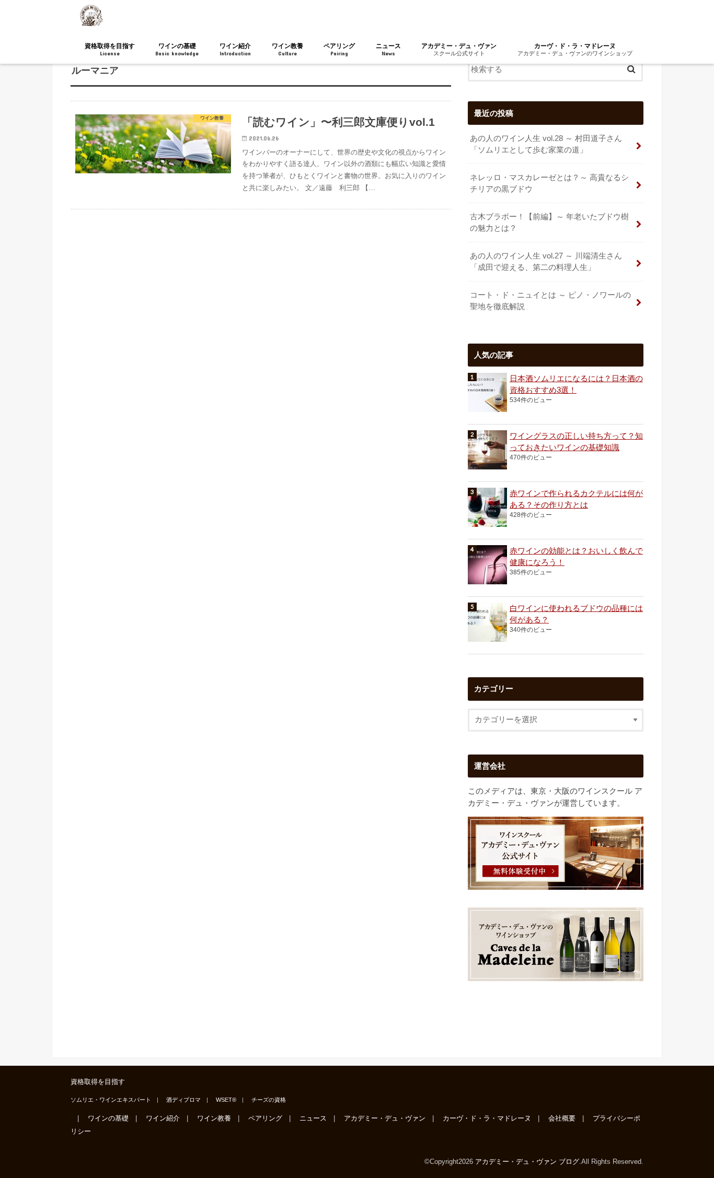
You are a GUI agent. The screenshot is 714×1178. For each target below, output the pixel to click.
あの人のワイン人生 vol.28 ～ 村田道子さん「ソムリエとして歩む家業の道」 (546, 144)
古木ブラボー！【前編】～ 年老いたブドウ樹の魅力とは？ (549, 222)
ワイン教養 (287, 49)
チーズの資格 (268, 1100)
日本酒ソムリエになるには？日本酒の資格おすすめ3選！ (576, 384)
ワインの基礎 (177, 49)
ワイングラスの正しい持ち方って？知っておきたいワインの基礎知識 (576, 442)
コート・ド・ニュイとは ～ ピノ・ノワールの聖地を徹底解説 (550, 301)
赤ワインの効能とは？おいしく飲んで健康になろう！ (576, 557)
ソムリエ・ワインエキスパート (111, 1100)
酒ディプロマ (183, 1100)
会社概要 (561, 1119)
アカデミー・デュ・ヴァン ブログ (527, 1161)
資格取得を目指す (110, 49)
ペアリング (339, 49)
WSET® (226, 1100)
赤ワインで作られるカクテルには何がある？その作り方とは (576, 499)
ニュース (388, 49)
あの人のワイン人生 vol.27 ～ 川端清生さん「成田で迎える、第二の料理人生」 (546, 262)
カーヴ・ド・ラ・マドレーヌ (574, 49)
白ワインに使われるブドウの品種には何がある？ (576, 614)
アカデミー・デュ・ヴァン (459, 49)
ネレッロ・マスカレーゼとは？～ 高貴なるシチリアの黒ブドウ (549, 183)
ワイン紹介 (235, 49)
